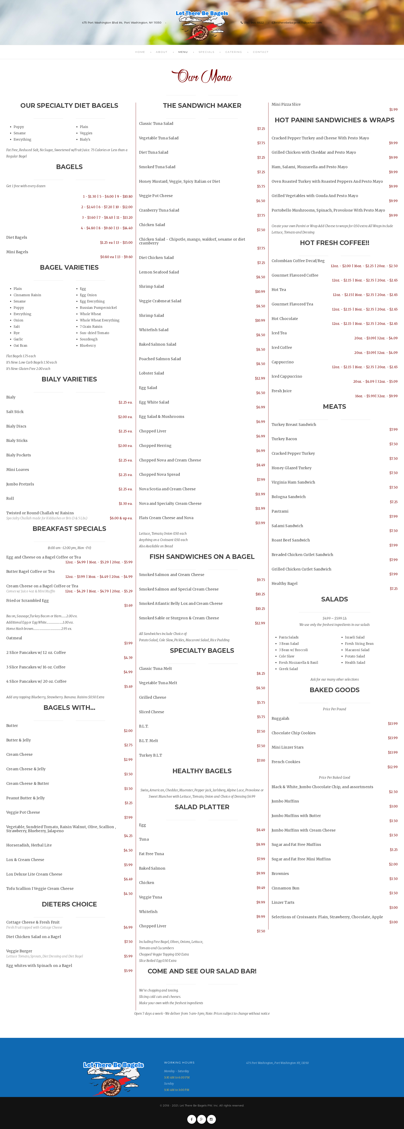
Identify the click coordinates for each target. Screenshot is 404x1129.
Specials (206, 51)
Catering (233, 51)
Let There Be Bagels (202, 25)
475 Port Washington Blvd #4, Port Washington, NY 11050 (121, 22)
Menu (183, 51)
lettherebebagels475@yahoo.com (298, 22)
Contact (261, 51)
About (161, 51)
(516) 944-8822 (253, 22)
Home (140, 51)
